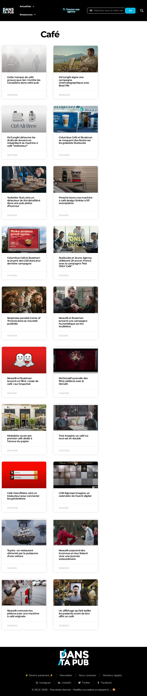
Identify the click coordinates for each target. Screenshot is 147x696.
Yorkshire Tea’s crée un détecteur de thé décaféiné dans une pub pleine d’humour (23, 202)
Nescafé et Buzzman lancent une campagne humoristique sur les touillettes (73, 322)
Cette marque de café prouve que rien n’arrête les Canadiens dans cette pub (23, 80)
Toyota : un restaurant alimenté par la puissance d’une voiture (22, 553)
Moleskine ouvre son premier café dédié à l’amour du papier (19, 438)
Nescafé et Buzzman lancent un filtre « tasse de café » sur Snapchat (22, 381)
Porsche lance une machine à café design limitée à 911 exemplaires (76, 200)
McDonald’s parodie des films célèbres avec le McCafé (73, 381)
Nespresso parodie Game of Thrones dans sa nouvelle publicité (23, 320)
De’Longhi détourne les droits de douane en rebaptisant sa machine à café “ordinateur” (22, 141)
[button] (142, 11)
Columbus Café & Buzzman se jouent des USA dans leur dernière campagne (24, 260)
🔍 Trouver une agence (71, 10)
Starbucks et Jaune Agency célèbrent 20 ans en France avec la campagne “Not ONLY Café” (75, 262)
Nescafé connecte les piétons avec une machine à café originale (23, 613)
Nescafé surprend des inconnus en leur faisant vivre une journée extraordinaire (73, 554)
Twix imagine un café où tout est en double (73, 437)
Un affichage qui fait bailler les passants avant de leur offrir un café (75, 613)
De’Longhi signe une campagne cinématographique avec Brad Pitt (74, 81)
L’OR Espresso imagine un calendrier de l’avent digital (75, 494)
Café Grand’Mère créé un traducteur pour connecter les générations (23, 495)
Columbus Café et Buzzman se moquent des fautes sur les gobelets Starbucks (75, 140)
